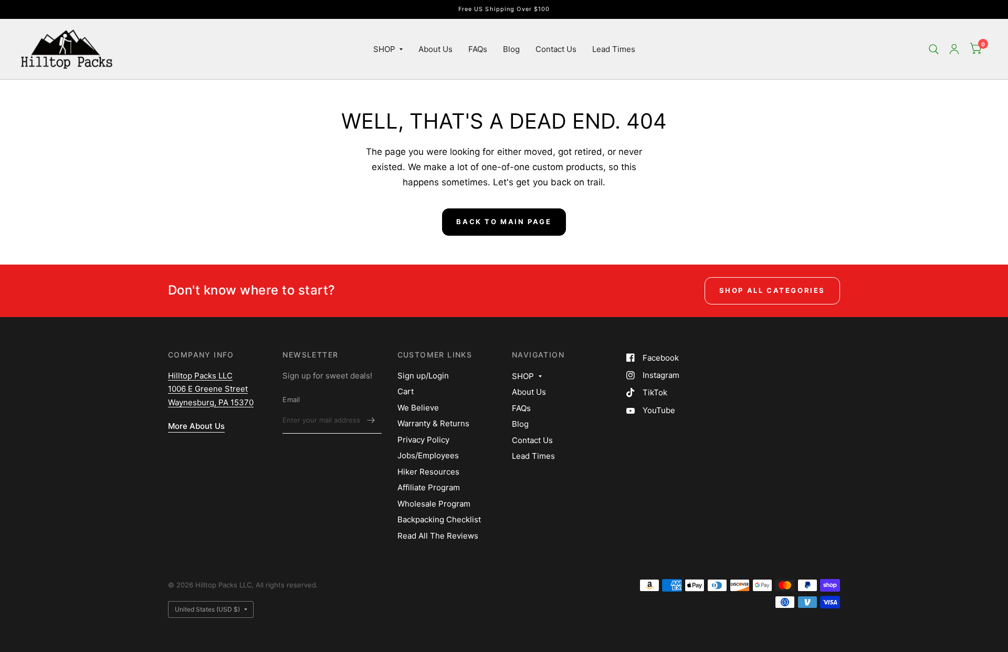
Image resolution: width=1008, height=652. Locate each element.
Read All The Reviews (437, 536)
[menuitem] (388, 49)
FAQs (477, 49)
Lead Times (613, 49)
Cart (405, 391)
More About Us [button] (196, 426)
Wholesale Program (433, 504)
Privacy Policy (423, 440)
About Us (435, 49)
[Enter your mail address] (371, 420)
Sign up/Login (423, 376)
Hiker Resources (428, 472)
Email (291, 399)
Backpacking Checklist (439, 519)
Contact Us (556, 49)
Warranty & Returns (433, 423)
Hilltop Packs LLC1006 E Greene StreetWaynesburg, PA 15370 (211, 389)
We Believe (418, 408)
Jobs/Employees (428, 455)
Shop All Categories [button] (772, 290)
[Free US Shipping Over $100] (504, 9)
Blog (511, 49)
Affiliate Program (428, 487)
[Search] (933, 49)
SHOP (384, 49)
